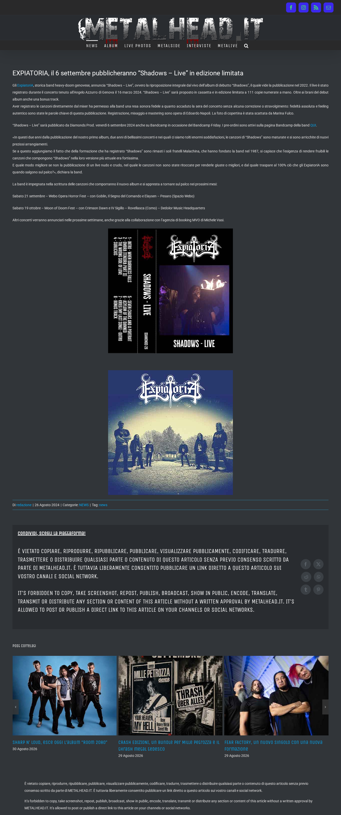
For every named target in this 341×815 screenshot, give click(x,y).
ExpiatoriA (25, 85)
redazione (23, 505)
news (103, 505)
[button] (246, 45)
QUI (313, 125)
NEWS (84, 505)
